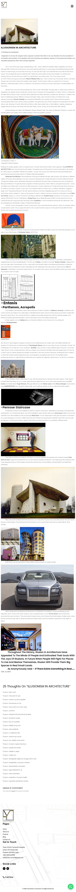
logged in (14, 791)
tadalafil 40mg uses (15, 725)
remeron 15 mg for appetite (17, 699)
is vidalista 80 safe (14, 733)
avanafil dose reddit (15, 747)
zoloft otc (12, 710)
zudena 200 (12, 755)
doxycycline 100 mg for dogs (18, 707)
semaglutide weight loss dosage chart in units (22, 759)
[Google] (7, 868)
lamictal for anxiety (14, 718)
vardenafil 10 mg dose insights (18, 777)
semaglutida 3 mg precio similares (19, 762)
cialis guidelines (13, 729)
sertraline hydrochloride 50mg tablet (20, 714)
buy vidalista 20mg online (16, 740)
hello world (12, 692)
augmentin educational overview (18, 781)
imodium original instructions (17, 744)
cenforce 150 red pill (15, 736)
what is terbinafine (14, 773)
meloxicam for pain (14, 696)
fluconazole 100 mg (15, 703)
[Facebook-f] (4, 868)
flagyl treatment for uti (15, 770)
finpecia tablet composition (17, 766)
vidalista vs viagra (14, 751)
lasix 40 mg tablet (14, 722)
